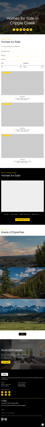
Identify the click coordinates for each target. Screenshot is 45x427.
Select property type (5, 51)
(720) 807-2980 (11, 412)
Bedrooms (3, 59)
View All (22, 334)
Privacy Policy (14, 403)
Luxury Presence (21, 405)
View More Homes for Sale (22, 219)
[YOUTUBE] (24, 29)
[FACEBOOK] (14, 29)
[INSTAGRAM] (17, 29)
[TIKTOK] (27, 29)
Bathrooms (3, 55)
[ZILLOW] (31, 29)
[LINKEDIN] (21, 29)
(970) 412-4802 (21, 384)
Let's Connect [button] (5, 362)
